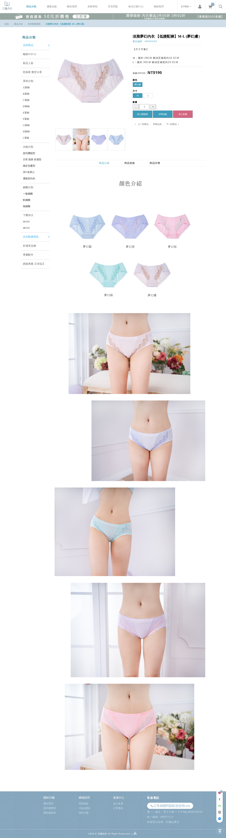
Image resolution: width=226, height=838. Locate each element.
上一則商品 (143, 124)
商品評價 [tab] (155, 163)
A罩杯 (26, 87)
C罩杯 (26, 100)
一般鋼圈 (28, 193)
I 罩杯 (26, 138)
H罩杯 (26, 131)
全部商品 (28, 45)
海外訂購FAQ (135, 6)
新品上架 (28, 63)
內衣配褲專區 (34, 24)
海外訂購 (84, 812)
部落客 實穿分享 (32, 72)
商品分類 (31, 6)
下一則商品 (171, 124)
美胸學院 (92, 6)
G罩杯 (26, 125)
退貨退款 (84, 803)
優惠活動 (52, 6)
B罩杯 (26, 94)
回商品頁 (157, 124)
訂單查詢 (118, 808)
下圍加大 (28, 215)
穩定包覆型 (29, 165)
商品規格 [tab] (129, 163)
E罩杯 (26, 112)
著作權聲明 (50, 808)
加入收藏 (182, 114)
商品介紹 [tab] (104, 163)
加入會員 (118, 803)
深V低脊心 (29, 172)
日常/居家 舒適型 (32, 159)
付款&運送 (84, 808)
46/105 (26, 221)
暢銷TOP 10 (29, 54)
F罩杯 (26, 119)
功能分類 (28, 146)
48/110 (26, 228)
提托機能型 (29, 153)
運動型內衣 (29, 178)
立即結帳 (162, 114)
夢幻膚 (137, 84)
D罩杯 (26, 106)
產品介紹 (18, 24)
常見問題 (113, 6)
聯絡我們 (159, 6)
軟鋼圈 (26, 200)
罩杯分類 (28, 81)
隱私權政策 (50, 812)
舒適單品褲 (29, 245)
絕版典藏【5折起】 (34, 263)
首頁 (6, 24)
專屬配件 (28, 254)
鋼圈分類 (28, 187)
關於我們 (72, 6)
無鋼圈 (26, 206)
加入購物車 (142, 114)
